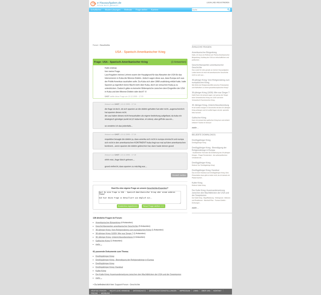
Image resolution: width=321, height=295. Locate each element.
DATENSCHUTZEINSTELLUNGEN (162, 291)
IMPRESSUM (185, 291)
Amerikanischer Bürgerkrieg (108, 222)
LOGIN (209, 3)
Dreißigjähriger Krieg (105, 256)
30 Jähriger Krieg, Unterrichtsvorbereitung (114, 237)
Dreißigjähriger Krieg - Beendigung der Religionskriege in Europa (125, 260)
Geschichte (135, 284)
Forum (95, 45)
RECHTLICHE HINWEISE (120, 291)
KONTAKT (217, 291)
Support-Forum (121, 284)
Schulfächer (96, 10)
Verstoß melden (179, 175)
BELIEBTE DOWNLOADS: (204, 135)
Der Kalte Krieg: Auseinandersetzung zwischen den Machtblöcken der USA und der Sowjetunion (138, 274)
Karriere (154, 10)
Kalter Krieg (101, 271)
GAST (107, 96)
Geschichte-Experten (157, 188)
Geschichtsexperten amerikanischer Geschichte (117, 226)
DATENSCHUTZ (139, 291)
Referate (128, 10)
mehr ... (99, 244)
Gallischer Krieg (103, 241)
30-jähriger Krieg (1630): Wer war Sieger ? (114, 233)
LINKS (195, 291)
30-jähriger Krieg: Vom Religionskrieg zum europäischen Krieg (123, 230)
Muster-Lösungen (113, 10)
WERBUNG (105, 293)
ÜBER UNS (205, 291)
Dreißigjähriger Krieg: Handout (109, 267)
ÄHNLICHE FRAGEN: (202, 47)
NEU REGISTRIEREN (221, 3)
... (195, 128)
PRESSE (94, 293)
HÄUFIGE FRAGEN (98, 291)
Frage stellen (141, 10)
